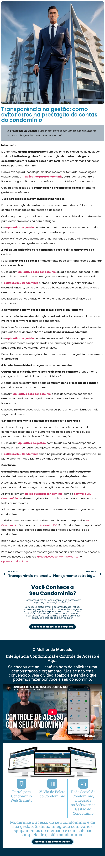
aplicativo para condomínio (43, 176)
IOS (55, 525)
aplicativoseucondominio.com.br (58, 556)
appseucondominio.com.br (18, 561)
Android (45, 525)
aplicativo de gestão (20, 227)
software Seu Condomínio (21, 283)
